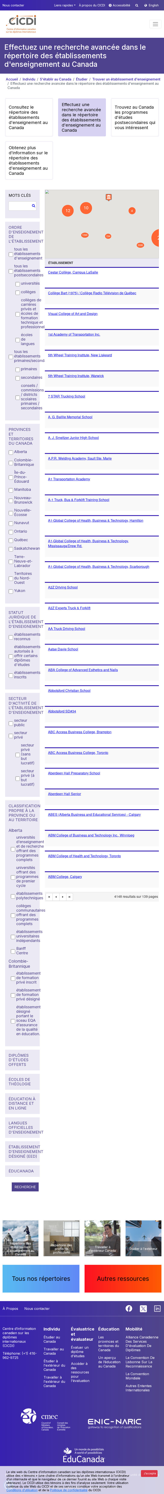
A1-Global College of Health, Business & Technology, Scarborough (98, 566)
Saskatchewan (27, 548)
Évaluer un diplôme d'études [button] (80, 1351)
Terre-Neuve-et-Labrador (23, 561)
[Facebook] (129, 1308)
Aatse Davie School (63, 649)
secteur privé (20, 734)
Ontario (20, 531)
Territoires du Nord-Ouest (23, 578)
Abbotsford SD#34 (62, 711)
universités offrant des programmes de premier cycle (27, 876)
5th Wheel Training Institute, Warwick (76, 375)
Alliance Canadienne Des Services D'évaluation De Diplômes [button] (142, 1343)
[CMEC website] (51, 1423)
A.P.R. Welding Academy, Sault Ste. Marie (80, 458)
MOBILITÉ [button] (134, 1329)
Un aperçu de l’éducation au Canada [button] (109, 1362)
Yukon (19, 590)
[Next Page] (63, 897)
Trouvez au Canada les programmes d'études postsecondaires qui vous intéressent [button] (135, 117)
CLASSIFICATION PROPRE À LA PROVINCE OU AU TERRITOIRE (22, 813)
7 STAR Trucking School (66, 396)
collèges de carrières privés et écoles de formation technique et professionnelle (34, 313)
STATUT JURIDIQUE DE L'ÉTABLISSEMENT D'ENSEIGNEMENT (22, 619)
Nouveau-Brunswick (23, 500)
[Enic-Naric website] (114, 1423)
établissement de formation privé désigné (28, 994)
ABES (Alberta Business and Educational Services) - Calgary (94, 814)
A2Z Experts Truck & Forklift (69, 607)
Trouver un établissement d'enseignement (126, 79)
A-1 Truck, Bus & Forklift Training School (78, 499)
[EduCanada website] (84, 1454)
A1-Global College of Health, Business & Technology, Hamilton (95, 520)
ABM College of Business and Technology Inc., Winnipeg (91, 835)
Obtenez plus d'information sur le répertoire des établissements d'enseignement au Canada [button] (28, 160)
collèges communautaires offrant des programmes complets (30, 915)
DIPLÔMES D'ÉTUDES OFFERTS (19, 1060)
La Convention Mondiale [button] (137, 1376)
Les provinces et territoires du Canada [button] (108, 1343)
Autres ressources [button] (123, 1278)
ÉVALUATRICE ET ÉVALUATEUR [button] (82, 1334)
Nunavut (21, 522)
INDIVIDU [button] (52, 1329)
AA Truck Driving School (66, 628)
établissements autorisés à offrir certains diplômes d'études (27, 655)
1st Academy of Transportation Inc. (74, 334)
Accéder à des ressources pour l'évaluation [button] (80, 1372)
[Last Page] (69, 897)
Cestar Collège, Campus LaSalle (73, 272)
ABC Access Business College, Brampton (79, 731)
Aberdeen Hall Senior (64, 793)
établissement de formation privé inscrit (28, 977)
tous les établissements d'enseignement (28, 253)
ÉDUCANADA (21, 1171)
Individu (29, 79)
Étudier (82, 79)
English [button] (154, 5)
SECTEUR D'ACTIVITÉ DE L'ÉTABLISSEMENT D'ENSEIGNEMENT (22, 705)
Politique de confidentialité (69, 1490)
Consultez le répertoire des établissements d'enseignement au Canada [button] (28, 117)
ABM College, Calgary (65, 876)
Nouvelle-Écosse (22, 512)
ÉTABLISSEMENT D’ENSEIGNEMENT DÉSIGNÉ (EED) (22, 1151)
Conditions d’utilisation (22, 1490)
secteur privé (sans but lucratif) (28, 754)
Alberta (20, 451)
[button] (21, 24)
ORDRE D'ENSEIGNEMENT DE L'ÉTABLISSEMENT (22, 234)
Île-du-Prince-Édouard (21, 477)
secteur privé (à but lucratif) (28, 778)
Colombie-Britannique (24, 462)
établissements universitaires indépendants (29, 936)
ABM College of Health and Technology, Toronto (84, 855)
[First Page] (49, 897)
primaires (29, 369)
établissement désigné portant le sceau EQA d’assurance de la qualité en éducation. (28, 1020)
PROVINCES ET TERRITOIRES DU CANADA (21, 436)
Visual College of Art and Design (73, 313)
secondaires (31, 377)
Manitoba (22, 489)
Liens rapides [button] (63, 5)
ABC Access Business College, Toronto (78, 752)
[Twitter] (143, 1308)
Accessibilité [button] (122, 5)
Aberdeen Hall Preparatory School (74, 773)
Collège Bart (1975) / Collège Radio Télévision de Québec (92, 292)
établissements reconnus (27, 636)
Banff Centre (22, 950)
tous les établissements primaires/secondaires (33, 356)
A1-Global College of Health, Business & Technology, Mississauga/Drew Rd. (88, 543)
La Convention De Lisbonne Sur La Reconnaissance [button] (140, 1362)
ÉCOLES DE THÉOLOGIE (20, 1081)
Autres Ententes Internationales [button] (139, 1388)
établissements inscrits (27, 674)
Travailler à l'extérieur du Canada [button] (54, 1381)
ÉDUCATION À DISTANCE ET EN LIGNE (22, 1103)
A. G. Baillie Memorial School (70, 416)
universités (30, 283)
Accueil (12, 79)
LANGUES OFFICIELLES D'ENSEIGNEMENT (22, 1127)
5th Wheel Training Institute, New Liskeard (80, 355)
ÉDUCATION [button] (108, 1329)
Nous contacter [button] (13, 5)
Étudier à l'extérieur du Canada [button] (54, 1365)
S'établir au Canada (55, 79)
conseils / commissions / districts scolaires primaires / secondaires (32, 396)
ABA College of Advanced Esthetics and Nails (83, 669)
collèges (28, 292)
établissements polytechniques (29, 895)
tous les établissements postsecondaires (28, 270)
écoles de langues (28, 339)
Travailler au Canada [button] (54, 1351)
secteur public (20, 722)
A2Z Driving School (63, 587)
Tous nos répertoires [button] (41, 1278)
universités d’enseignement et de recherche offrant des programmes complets (30, 848)
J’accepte (150, 1473)
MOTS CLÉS (20, 195)
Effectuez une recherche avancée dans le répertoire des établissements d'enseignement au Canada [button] (81, 117)
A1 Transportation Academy (69, 479)
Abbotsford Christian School (69, 690)
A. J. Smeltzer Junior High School (73, 437)
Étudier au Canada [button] (52, 1339)
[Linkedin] (157, 1308)
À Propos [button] (10, 1308)
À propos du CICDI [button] (92, 5)
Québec (21, 540)
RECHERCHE (25, 1187)
